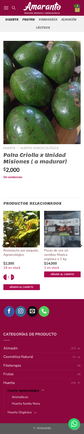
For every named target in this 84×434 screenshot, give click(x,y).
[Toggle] (35, 412)
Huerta (11, 20)
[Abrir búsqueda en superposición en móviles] (13, 8)
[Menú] (6, 7)
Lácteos (43, 28)
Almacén (69, 20)
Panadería (48, 20)
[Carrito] (77, 8)
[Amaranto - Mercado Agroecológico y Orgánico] (42, 8)
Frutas (28, 20)
